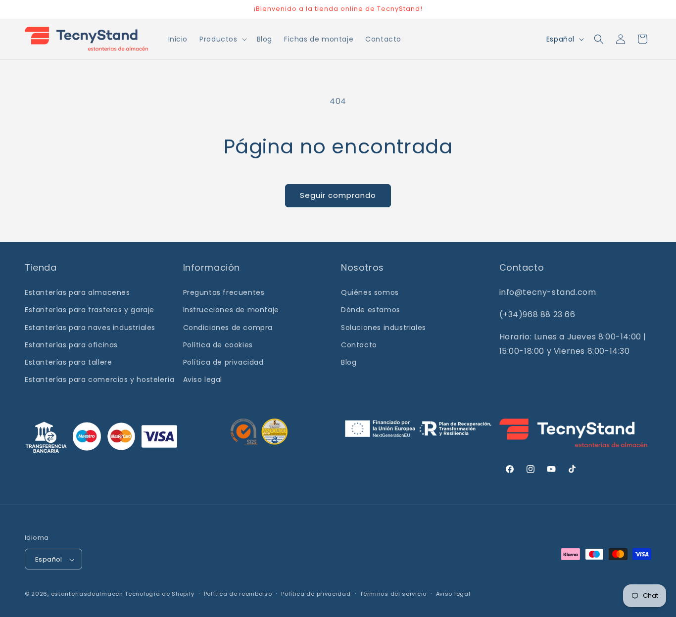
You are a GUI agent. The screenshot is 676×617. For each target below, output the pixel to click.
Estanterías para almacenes (77, 292)
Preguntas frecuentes (224, 292)
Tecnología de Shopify (159, 594)
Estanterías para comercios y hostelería (99, 379)
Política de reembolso (238, 594)
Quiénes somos (370, 292)
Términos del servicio (393, 594)
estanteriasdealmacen (87, 594)
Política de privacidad (223, 362)
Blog (348, 362)
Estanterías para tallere (68, 362)
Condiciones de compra (228, 327)
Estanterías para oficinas (71, 345)
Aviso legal (203, 379)
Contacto (359, 345)
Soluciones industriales (383, 327)
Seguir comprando (338, 195)
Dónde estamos (370, 310)
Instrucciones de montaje (231, 310)
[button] (221, 39)
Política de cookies (218, 345)
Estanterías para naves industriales (90, 327)
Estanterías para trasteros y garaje (89, 310)
